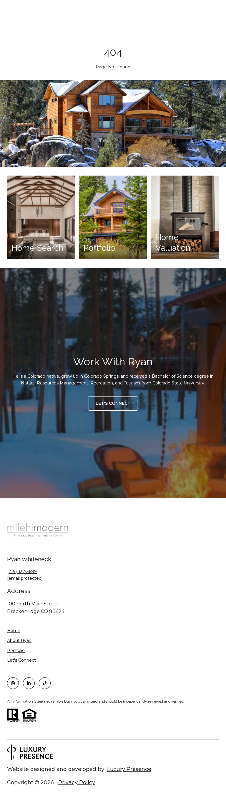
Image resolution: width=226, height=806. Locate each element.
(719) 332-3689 (22, 571)
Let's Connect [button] (113, 403)
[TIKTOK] (45, 683)
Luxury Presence (129, 769)
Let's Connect (21, 660)
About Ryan (19, 640)
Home (13, 630)
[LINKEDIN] (29, 683)
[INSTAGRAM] (13, 683)
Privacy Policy (76, 782)
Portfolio (16, 650)
